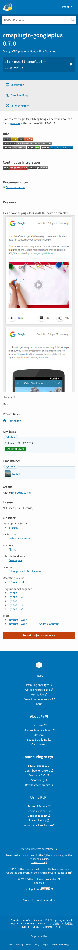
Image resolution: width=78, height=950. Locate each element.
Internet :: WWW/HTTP (22, 620)
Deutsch (41, 923)
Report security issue (39, 811)
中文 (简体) (53, 923)
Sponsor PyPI (39, 780)
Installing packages (37, 685)
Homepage (14, 421)
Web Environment (19, 538)
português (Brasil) (64, 920)
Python (13, 593)
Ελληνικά (29, 923)
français (38, 920)
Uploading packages (37, 690)
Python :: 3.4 (16, 605)
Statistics (39, 735)
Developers (15, 560)
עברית (36, 926)
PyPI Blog (37, 725)
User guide (37, 694)
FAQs (39, 704)
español (27, 920)
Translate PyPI (37, 775)
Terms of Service (37, 806)
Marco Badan (20, 492)
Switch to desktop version (39, 900)
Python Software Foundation (53, 872)
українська (16, 923)
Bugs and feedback (39, 766)
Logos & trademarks (39, 740)
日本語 (48, 920)
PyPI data (10, 437)
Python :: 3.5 (16, 609)
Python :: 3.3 (16, 601)
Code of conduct (37, 816)
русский (26, 926)
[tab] (39, 85)
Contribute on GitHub (37, 770)
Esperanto (47, 926)
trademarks (24, 872)
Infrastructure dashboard (37, 730)
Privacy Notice (37, 820)
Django (13, 549)
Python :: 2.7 (16, 597)
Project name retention (37, 699)
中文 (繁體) (67, 923)
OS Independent (18, 582)
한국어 (58, 926)
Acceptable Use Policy (37, 825)
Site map (39, 882)
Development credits (37, 785)
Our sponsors (39, 744)
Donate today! (39, 862)
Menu (65, 7)
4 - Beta (13, 528)
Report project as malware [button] (39, 635)
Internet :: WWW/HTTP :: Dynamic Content (34, 624)
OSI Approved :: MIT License (25, 571)
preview (15, 123)
